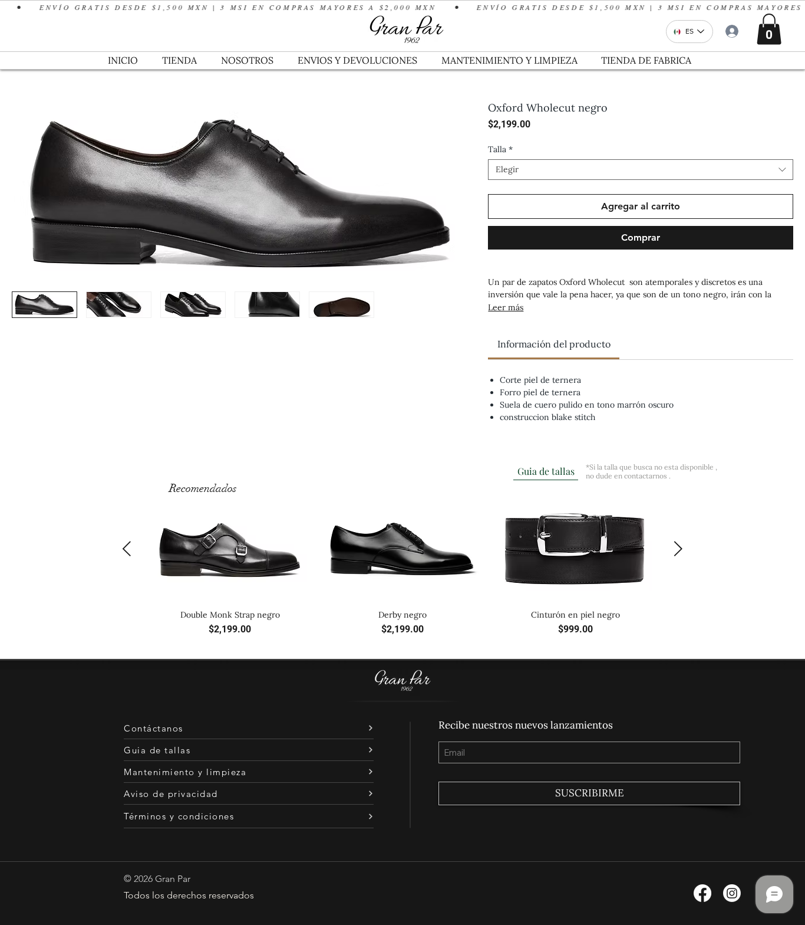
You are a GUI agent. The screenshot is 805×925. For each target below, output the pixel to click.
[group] (402, 572)
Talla (500, 150)
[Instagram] (732, 893)
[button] (769, 29)
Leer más (505, 307)
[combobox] (640, 169)
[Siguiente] (678, 549)
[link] (554, 344)
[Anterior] (127, 549)
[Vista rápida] (230, 549)
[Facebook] (702, 893)
